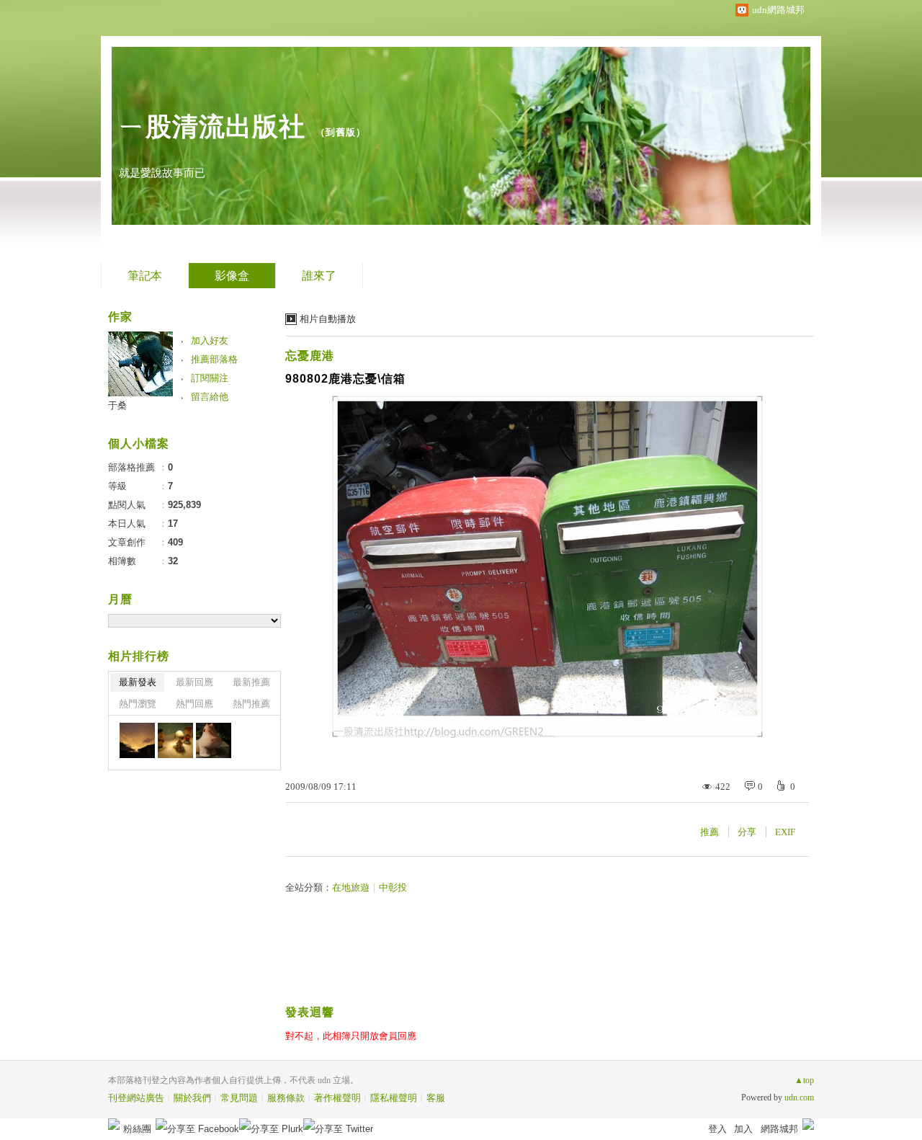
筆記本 (144, 276)
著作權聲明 (337, 1097)
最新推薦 (251, 682)
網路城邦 (779, 1128)
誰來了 (319, 276)
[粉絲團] (114, 1124)
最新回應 (194, 682)
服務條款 (286, 1097)
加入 (743, 1128)
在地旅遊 (351, 887)
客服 (435, 1097)
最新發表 (137, 682)
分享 (747, 832)
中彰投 (393, 887)
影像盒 (232, 276)
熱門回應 (194, 703)
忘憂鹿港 (309, 355)
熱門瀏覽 (137, 703)
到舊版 (341, 132)
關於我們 (192, 1097)
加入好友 (209, 340)
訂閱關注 (209, 378)
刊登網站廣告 (136, 1097)
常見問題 (239, 1097)
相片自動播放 (328, 318)
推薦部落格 (214, 359)
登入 (717, 1128)
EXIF (785, 832)
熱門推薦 (251, 703)
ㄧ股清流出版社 (212, 126)
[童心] (175, 740)
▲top (804, 1080)
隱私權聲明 (393, 1097)
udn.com (799, 1097)
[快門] (137, 740)
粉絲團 (137, 1128)
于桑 (117, 405)
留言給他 (209, 396)
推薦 (709, 832)
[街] (213, 740)
